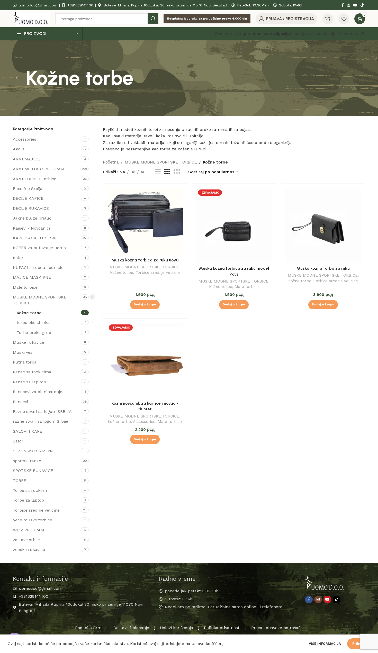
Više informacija (325, 644)
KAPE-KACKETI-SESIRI (35, 237)
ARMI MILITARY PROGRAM (38, 168)
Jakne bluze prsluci (32, 218)
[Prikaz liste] (158, 172)
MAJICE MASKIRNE (32, 277)
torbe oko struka (33, 322)
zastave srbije (26, 539)
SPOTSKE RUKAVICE (33, 470)
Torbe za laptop (28, 500)
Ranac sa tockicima (32, 371)
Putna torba (25, 362)
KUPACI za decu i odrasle (38, 267)
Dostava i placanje (131, 627)
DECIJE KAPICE (28, 198)
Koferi (18, 257)
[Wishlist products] (344, 19)
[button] (145, 304)
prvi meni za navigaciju (267, 33)
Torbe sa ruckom (30, 490)
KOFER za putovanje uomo (39, 247)
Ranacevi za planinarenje (37, 391)
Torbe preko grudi (34, 332)
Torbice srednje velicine (36, 510)
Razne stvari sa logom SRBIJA (42, 411)
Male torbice (25, 287)
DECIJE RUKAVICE (31, 208)
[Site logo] (31, 18)
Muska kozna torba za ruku (323, 268)
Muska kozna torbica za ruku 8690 (144, 260)
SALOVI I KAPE (27, 431)
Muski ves (22, 352)
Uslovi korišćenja (176, 627)
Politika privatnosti (222, 627)
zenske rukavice (29, 549)
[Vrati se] (19, 78)
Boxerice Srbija (27, 188)
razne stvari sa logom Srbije (40, 421)
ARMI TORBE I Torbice (34, 178)
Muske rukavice (28, 342)
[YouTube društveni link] (355, 5)
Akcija (19, 149)
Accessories (24, 139)
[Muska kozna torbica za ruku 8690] (145, 221)
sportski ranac (27, 460)
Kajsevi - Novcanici (31, 228)
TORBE (19, 480)
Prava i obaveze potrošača (277, 627)
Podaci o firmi (89, 627)
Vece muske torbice (32, 520)
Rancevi (20, 401)
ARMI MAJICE (26, 159)
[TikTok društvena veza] (362, 5)
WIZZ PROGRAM (28, 530)
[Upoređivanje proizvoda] (328, 19)
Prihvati (358, 644)
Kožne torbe (29, 312)
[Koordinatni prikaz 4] (177, 172)
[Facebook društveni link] (342, 5)
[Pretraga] (153, 18)
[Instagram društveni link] (349, 5)
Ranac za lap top (29, 381)
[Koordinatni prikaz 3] (167, 172)
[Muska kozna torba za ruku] (323, 226)
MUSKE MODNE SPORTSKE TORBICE (39, 300)
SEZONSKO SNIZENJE (34, 450)
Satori (18, 441)
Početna (111, 162)
